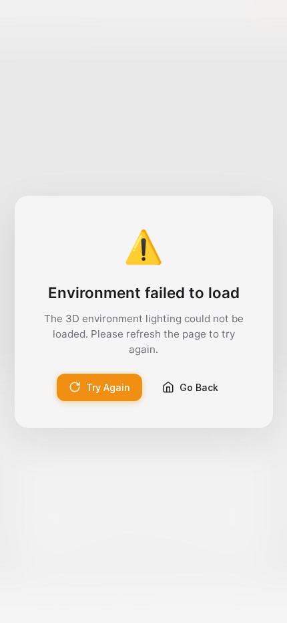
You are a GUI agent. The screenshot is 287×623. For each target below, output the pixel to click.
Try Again (108, 387)
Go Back (199, 387)
